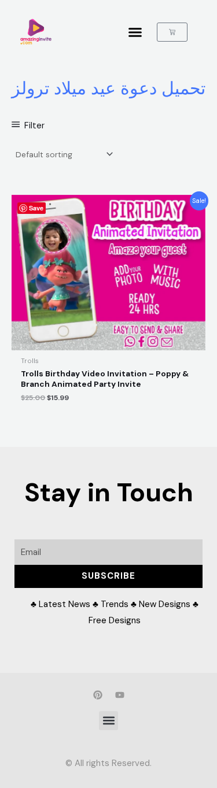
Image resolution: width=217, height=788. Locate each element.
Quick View (108, 341)
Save (36, 208)
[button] (135, 32)
